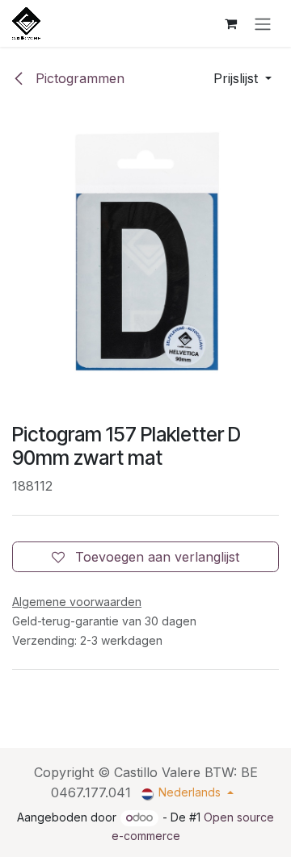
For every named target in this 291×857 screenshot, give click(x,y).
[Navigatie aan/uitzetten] (263, 23)
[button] (242, 78)
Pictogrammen (78, 78)
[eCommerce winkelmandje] (230, 23)
